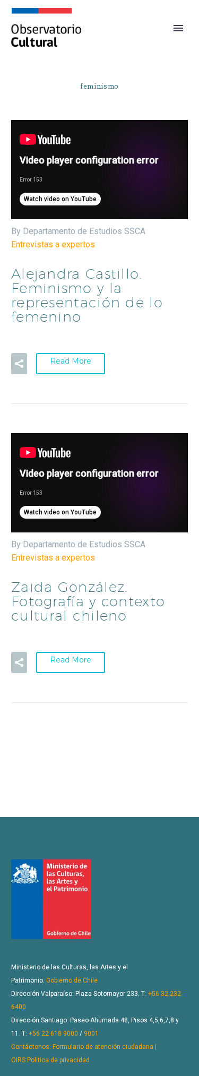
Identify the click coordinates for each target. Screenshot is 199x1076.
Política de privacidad (58, 1060)
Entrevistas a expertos (53, 244)
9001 (91, 1033)
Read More (70, 361)
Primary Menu (178, 28)
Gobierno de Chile (72, 980)
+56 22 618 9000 (53, 1033)
